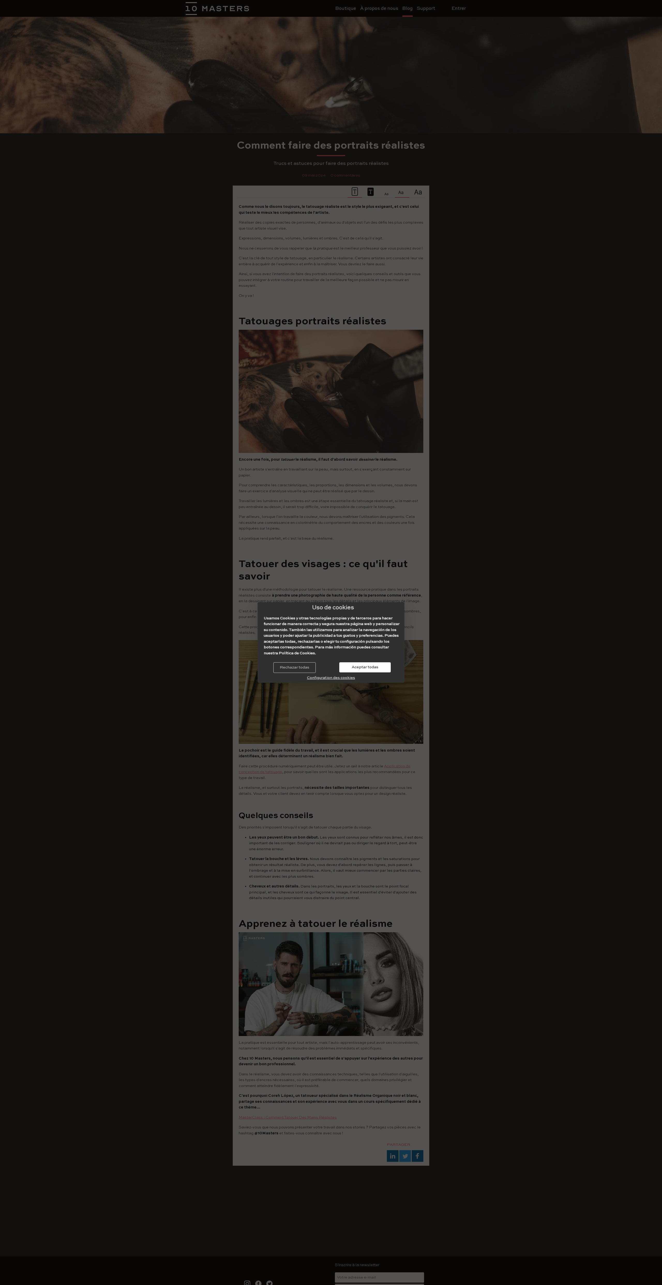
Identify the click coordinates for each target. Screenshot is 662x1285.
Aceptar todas (365, 667)
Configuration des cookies (331, 678)
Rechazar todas (294, 667)
